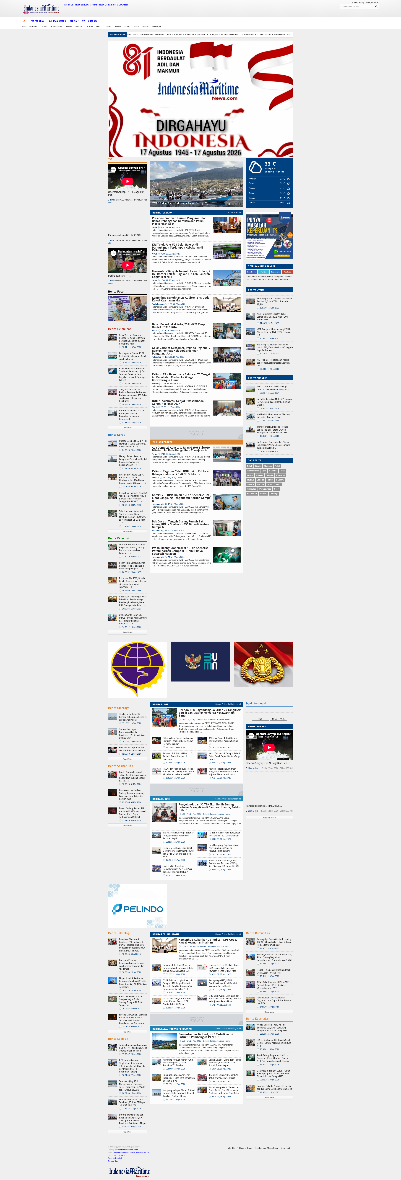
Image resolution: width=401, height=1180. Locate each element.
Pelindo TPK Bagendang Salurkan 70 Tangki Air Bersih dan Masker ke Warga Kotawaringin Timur (181, 377)
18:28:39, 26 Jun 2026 (130, 972)
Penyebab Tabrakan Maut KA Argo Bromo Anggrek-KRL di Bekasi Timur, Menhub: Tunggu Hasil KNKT (133, 497)
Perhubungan (265, 489)
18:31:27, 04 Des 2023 (268, 436)
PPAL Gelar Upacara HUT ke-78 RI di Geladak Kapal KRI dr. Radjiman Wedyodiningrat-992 (274, 985)
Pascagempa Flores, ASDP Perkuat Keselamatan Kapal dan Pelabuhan (132, 356)
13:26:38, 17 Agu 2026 (174, 1008)
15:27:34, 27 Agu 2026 (204, 1041)
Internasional (57, 27)
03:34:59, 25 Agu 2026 (171, 478)
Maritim (79, 27)
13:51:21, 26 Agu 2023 (268, 976)
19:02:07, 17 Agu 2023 (268, 991)
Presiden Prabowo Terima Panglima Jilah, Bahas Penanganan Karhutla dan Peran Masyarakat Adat (179, 221)
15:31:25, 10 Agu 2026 (219, 854)
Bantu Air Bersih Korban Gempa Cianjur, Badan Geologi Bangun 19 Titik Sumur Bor (131, 1001)
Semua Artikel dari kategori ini (228, 704)
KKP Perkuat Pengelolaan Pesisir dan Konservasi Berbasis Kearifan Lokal (273, 362)
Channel (92, 21)
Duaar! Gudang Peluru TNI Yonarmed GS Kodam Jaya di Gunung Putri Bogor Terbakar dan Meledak (132, 812)
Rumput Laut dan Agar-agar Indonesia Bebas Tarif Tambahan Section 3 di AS (179, 1077)
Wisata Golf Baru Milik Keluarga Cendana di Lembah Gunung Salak (273, 388)
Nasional (273, 471)
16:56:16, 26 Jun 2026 (130, 990)
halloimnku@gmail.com (121, 1152)
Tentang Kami (38, 21)
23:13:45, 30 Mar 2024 (130, 802)
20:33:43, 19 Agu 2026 (130, 404)
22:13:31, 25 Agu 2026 (173, 504)
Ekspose (145, 27)
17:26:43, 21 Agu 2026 (174, 860)
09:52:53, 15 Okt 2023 (268, 408)
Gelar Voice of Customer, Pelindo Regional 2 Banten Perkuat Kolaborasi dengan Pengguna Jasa (181, 350)
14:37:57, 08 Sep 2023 (268, 948)
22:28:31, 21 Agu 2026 (174, 842)
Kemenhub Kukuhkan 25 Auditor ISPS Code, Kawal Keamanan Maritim (158, 34)
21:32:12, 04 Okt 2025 (268, 421)
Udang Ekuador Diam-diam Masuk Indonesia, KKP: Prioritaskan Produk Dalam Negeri (224, 1062)
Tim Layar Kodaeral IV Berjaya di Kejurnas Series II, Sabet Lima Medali (133, 717)
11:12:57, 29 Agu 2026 (130, 723)
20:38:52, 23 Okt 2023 (130, 572)
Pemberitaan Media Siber (104, 5)
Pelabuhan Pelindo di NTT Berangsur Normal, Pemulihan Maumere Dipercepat (131, 415)
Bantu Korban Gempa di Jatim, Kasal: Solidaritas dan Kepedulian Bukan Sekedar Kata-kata (132, 776)
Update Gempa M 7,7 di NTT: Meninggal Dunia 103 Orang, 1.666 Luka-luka (133, 443)
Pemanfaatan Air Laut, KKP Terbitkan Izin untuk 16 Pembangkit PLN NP (206, 1035)
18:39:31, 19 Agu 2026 (219, 1069)
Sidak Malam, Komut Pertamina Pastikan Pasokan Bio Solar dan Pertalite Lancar (178, 741)
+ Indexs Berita (234, 212)
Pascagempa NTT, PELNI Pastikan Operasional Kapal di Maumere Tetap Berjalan (222, 983)
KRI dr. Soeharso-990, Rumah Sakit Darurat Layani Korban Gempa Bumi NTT (274, 1043)
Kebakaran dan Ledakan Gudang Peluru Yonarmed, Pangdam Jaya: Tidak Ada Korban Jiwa (131, 794)
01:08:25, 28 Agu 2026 (168, 254)
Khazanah (280, 475)
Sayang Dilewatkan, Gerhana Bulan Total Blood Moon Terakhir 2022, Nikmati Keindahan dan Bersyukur (133, 1019)
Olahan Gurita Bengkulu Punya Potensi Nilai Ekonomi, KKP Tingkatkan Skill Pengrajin (133, 619)
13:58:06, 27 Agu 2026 (169, 384)
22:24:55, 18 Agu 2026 (130, 383)
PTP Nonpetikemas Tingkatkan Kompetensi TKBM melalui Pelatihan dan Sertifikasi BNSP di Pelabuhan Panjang (132, 1066)
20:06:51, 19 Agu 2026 (174, 875)
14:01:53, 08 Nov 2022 (130, 1027)
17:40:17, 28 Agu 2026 (168, 280)
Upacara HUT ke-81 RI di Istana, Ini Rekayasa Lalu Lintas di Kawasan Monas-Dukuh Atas (223, 968)
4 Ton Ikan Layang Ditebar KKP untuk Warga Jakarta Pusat (223, 1076)
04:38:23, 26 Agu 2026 (130, 450)
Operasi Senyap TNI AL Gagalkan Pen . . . (126, 193)
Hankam (118, 27)
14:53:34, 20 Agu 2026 (219, 747)
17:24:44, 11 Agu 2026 (219, 1005)
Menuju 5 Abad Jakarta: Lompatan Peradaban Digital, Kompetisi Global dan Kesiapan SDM (133, 460)
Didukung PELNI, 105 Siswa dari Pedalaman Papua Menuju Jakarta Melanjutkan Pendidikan (224, 998)
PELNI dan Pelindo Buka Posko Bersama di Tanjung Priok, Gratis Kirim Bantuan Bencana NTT (178, 771)
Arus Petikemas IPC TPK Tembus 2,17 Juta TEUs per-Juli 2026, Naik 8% (132, 1102)
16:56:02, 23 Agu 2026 (130, 741)
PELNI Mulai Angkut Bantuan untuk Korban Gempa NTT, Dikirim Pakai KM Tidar (177, 1001)
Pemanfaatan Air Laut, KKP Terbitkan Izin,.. (180, 203)
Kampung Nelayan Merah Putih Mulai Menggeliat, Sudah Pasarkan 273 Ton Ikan (178, 1062)
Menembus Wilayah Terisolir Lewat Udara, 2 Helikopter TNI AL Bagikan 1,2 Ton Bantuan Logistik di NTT (181, 274)
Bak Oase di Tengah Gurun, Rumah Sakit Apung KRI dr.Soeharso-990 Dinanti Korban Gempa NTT (180, 524)
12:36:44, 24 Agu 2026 (204, 814)
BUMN (270, 484)
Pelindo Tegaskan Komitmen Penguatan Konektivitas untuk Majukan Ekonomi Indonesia (223, 771)
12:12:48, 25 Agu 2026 (174, 747)
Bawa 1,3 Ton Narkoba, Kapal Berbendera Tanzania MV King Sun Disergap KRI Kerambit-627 (223, 863)
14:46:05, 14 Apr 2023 (268, 1007)
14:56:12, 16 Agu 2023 (130, 627)
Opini (24, 27)
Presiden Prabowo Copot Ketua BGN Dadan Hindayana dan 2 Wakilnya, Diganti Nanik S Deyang (131, 479)
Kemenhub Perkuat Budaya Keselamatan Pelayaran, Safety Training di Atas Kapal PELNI (178, 968)
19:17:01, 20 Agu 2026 (174, 1099)
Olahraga (274, 494)
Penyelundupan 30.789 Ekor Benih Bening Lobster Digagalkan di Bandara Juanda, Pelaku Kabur (210, 807)
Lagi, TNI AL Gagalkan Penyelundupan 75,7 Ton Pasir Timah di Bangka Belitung (177, 869)
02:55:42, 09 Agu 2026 (219, 870)
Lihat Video (252, 768)
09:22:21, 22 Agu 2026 (174, 1084)
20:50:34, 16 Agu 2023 (130, 609)
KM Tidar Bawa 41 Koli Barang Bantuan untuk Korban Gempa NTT (223, 741)
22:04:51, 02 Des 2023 (268, 369)
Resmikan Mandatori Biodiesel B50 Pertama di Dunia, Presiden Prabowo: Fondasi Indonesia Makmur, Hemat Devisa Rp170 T (132, 945)
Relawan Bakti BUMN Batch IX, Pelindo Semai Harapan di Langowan (178, 756)
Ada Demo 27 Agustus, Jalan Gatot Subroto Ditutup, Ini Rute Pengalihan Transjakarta (181, 448)
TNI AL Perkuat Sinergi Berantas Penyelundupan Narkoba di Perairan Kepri (179, 835)
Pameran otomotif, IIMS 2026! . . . (126, 235)
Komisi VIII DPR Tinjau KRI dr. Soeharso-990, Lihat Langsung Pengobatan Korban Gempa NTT (181, 497)
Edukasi (44, 27)
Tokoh (136, 27)
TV (83, 21)
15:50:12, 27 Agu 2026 (169, 407)
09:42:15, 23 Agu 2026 (173, 531)
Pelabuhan (251, 489)
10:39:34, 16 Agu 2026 (130, 362)
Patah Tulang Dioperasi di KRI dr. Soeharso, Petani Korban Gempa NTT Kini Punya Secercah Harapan (180, 550)
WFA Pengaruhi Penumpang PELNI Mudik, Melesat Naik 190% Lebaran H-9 (274, 332)
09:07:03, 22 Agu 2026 (174, 992)
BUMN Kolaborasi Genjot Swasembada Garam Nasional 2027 (178, 402)
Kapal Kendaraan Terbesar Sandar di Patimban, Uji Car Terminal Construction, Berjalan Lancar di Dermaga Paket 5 (132, 374)
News (278, 484)
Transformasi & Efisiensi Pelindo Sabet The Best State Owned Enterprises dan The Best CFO (272, 429)
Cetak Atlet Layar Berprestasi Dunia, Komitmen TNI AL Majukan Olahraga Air (132, 733)
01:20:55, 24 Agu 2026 (174, 974)
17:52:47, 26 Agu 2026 (130, 1054)
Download (123, 5)
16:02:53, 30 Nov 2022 (130, 1009)
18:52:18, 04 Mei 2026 (130, 505)
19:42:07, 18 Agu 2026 (219, 1081)
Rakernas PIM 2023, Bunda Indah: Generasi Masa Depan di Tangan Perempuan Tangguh (132, 582)
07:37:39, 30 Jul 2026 (130, 468)
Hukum (270, 480)
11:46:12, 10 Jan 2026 (268, 323)
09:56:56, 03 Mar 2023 (268, 451)
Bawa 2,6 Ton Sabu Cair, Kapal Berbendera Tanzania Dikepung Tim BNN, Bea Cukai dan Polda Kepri (178, 852)
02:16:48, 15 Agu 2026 (219, 1097)
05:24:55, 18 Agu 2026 (219, 778)
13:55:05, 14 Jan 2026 (268, 308)
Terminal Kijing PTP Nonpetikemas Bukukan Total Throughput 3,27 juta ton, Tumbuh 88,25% (132, 1085)
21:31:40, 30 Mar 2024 (130, 820)
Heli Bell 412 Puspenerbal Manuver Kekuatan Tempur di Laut (273, 416)
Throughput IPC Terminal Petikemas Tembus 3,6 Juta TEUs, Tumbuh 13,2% (274, 301)
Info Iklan (68, 5)
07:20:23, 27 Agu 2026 (168, 454)
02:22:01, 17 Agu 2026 (219, 974)
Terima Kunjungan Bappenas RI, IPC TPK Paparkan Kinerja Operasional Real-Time (133, 1048)
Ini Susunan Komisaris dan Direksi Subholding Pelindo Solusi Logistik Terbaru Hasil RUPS (273, 445)
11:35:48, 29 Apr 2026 (130, 526)
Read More (128, 428)
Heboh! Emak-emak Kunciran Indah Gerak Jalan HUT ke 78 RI (274, 971)
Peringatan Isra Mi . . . (119, 275)
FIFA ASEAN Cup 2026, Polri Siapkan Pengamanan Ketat (132, 749)
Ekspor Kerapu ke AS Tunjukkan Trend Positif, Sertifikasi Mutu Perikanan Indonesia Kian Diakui (223, 1090)
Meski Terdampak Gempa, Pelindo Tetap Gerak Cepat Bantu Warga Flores (224, 756)
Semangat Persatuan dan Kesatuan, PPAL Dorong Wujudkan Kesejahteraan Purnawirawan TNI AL (275, 957)
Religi (98, 27)
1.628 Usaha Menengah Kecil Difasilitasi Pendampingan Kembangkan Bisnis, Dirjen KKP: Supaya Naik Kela (132, 601)
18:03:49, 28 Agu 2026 (169, 330)
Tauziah (107, 27)
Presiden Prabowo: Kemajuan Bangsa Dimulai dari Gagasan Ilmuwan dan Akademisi (131, 964)
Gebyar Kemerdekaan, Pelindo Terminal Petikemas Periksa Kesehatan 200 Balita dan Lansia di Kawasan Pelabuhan (133, 395)
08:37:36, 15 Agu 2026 (130, 1093)
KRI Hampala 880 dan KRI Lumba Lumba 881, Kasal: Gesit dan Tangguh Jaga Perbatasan (275, 347)
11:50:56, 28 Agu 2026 (175, 304)
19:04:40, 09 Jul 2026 (130, 954)
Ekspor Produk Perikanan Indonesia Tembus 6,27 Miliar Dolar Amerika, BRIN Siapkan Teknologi (133, 982)
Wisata (69, 27)
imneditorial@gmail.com (140, 1152)
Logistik (89, 27)
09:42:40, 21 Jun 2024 (268, 393)
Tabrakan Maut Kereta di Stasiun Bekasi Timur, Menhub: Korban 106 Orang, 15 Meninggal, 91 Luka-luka (132, 515)
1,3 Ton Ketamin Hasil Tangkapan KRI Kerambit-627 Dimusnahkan (224, 834)
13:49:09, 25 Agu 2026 (268, 1049)
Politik (277, 466)
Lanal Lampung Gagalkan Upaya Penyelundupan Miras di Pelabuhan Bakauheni (223, 848)
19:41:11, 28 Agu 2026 (173, 357)
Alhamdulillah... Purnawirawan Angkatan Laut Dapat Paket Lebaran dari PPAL (274, 1000)
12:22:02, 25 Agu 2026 (174, 763)
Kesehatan (156, 27)
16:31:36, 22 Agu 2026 (130, 1075)
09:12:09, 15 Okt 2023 (130, 590)
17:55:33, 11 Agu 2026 (268, 1092)
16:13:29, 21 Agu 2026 (174, 778)
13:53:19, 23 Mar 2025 (268, 338)
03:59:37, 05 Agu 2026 (130, 1127)
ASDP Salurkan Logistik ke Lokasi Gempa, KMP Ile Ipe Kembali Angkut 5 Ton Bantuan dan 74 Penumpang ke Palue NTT (179, 984)
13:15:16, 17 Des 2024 (268, 354)
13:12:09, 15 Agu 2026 (219, 990)
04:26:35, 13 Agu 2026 (219, 839)
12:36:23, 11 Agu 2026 (130, 1109)
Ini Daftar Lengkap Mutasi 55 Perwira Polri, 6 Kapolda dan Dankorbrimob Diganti (274, 402)
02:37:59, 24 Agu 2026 (174, 1069)
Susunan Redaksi (57, 21)
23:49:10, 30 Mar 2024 (130, 557)
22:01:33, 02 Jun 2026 (130, 487)
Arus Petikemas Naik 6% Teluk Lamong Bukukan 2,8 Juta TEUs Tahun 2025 (272, 316)
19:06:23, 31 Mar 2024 (130, 784)
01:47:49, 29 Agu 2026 (168, 227)
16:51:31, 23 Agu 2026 (173, 557)
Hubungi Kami (82, 5)
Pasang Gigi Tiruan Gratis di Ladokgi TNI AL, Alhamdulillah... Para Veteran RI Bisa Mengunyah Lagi (274, 942)
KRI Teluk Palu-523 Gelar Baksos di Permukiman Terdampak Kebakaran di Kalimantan (232, 34)
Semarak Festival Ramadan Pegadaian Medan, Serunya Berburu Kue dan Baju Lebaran (132, 549)
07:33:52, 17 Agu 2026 (130, 423)
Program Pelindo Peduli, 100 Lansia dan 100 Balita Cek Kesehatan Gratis (274, 1087)
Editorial (33, 27)
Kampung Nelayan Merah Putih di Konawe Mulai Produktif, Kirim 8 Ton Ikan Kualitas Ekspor (179, 1093)
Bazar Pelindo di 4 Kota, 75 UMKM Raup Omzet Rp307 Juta (178, 325)
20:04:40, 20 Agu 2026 (219, 763)
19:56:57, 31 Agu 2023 (268, 964)
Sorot (127, 27)
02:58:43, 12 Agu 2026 (130, 754)
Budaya (259, 475)
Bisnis (258, 466)
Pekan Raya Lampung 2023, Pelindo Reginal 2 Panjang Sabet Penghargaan (132, 565)
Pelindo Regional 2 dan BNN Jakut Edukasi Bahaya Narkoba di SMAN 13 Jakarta (180, 472)
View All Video (269, 818)
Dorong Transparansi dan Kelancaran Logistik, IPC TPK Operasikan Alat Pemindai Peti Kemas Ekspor (133, 1119)
